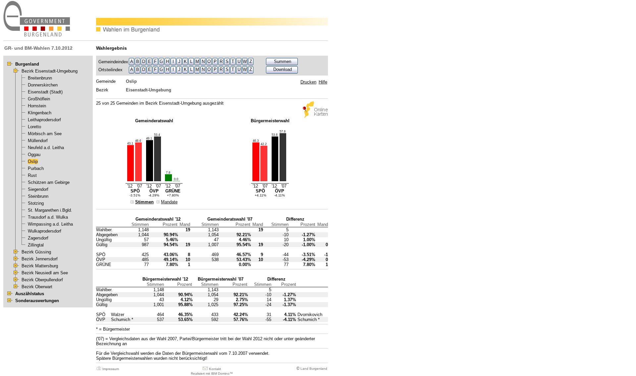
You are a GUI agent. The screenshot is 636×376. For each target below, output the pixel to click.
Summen (282, 61)
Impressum (110, 369)
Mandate (169, 201)
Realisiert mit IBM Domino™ (212, 373)
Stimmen (144, 201)
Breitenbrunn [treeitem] (40, 78)
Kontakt (215, 369)
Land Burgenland (313, 368)
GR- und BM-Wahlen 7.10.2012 (38, 48)
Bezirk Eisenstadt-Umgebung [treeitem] (50, 71)
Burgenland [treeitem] (27, 64)
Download (282, 69)
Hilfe (323, 82)
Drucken (308, 82)
